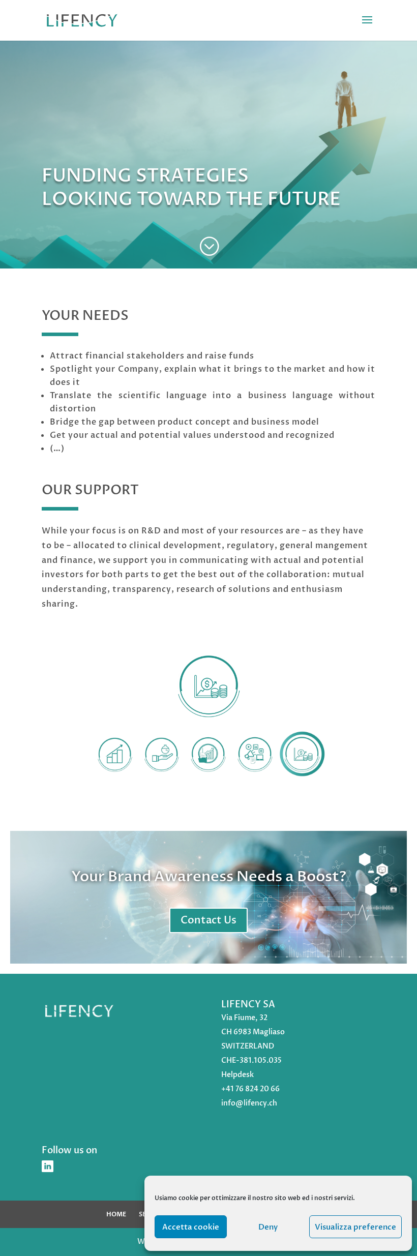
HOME (116, 1214)
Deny (268, 1227)
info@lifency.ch (249, 1103)
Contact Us (208, 920)
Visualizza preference (355, 1227)
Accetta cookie (190, 1227)
